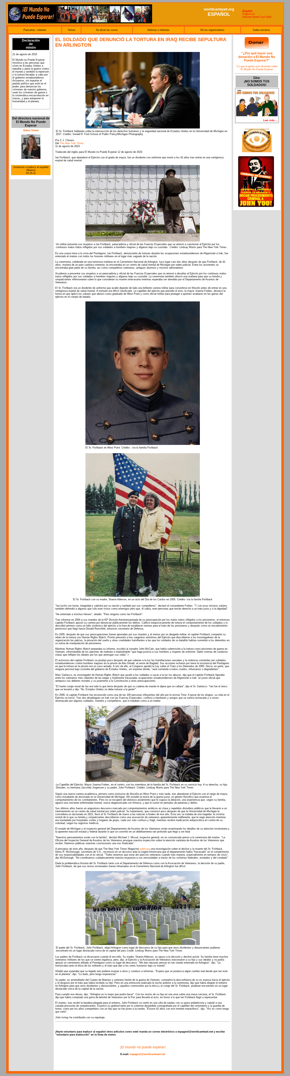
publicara (145, 848)
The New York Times (72, 143)
